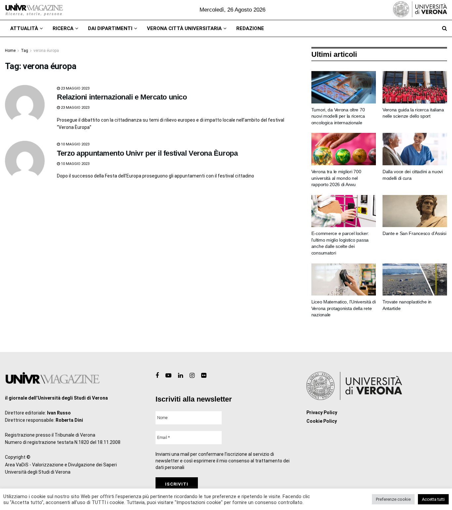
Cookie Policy (321, 421)
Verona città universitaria (184, 28)
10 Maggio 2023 (74, 144)
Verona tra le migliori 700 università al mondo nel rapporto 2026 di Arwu (336, 178)
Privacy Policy (321, 412)
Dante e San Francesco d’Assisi (414, 233)
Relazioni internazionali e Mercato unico (122, 97)
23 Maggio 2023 (74, 88)
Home (10, 50)
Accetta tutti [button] (433, 499)
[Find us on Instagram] (192, 375)
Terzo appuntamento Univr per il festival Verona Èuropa (147, 153)
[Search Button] (444, 28)
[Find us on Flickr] (203, 375)
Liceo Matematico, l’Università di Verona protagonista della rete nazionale (343, 308)
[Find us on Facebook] (157, 375)
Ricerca (63, 28)
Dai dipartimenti (110, 28)
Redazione (250, 28)
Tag (24, 50)
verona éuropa (46, 50)
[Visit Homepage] (34, 10)
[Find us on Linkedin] (180, 375)
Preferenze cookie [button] (393, 499)
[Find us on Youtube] (168, 375)
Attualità (24, 28)
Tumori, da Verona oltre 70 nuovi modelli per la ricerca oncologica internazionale (338, 116)
